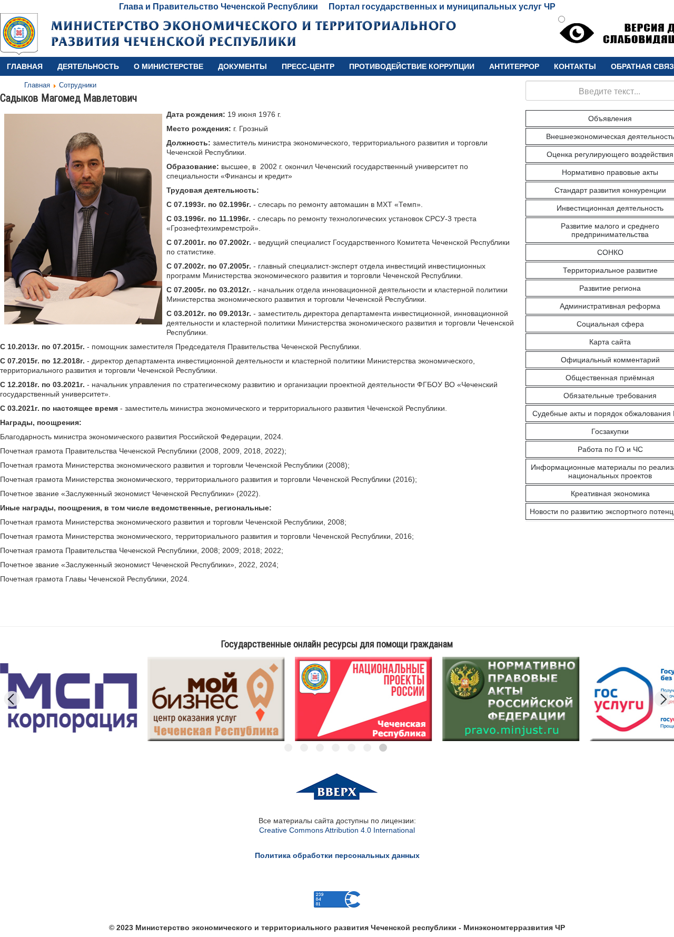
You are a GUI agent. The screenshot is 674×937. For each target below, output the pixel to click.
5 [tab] (351, 748)
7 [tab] (383, 748)
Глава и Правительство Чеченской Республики (218, 6)
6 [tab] (367, 748)
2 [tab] (304, 748)
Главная (25, 66)
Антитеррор (514, 66)
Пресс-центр (308, 66)
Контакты (575, 66)
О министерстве (168, 66)
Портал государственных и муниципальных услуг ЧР (442, 6)
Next (662, 699)
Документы (242, 66)
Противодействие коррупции (411, 66)
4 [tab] (336, 748)
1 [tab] (288, 748)
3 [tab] (320, 748)
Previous (12, 699)
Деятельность (88, 66)
